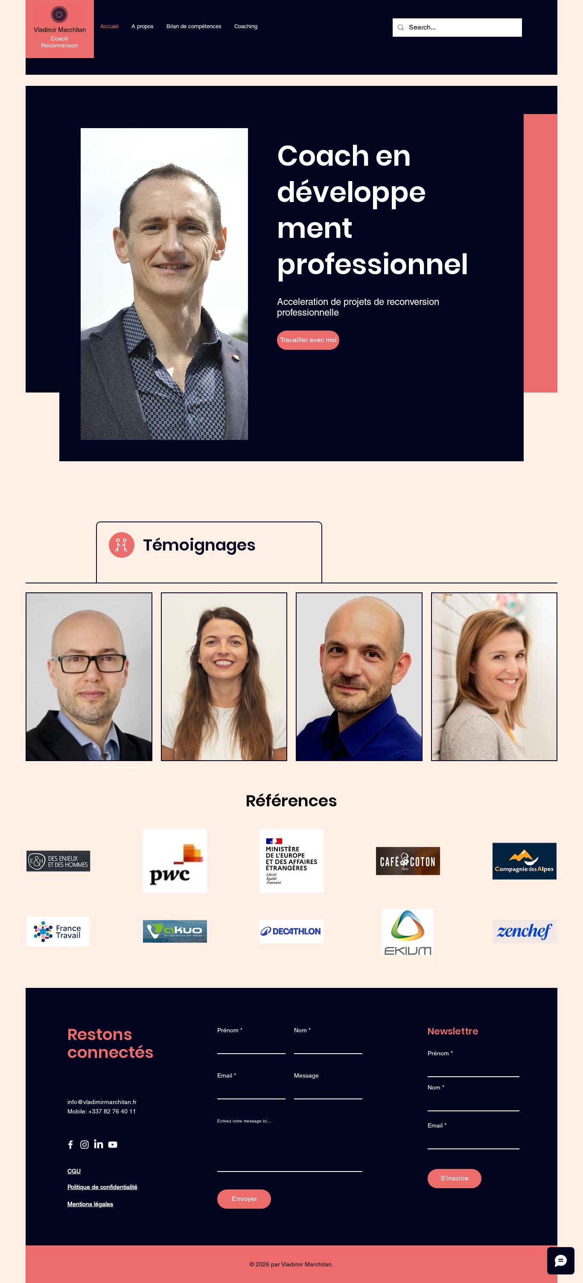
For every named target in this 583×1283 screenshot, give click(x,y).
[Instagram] (84, 1144)
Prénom (228, 1030)
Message (306, 1075)
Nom (300, 1030)
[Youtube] (112, 1144)
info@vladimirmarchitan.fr (126, 768)
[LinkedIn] (98, 1144)
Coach (59, 38)
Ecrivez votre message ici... (244, 1121)
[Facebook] (70, 1144)
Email (224, 1075)
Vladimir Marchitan (60, 29)
